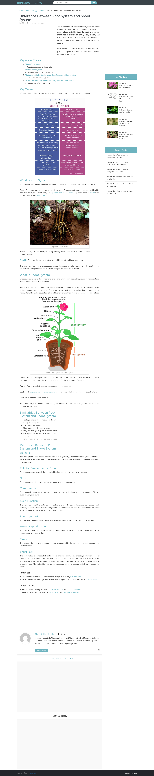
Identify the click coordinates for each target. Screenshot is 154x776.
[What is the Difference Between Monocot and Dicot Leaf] (113, 96)
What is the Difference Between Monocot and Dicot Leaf (126, 98)
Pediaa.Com (32, 773)
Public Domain (57, 589)
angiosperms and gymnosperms (42, 392)
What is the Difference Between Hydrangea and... (126, 85)
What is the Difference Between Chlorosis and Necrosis (126, 135)
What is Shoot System (33, 70)
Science (27, 11)
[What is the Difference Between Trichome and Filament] (113, 121)
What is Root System (33, 64)
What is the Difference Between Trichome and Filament (126, 122)
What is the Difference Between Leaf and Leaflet (126, 110)
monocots (41, 195)
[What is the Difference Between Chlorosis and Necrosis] (113, 134)
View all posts (41, 651)
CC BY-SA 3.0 (54, 592)
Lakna (34, 23)
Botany (41, 11)
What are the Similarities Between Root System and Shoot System (50, 75)
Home (21, 11)
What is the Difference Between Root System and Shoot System (49, 80)
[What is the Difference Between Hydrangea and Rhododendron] (113, 85)
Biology (34, 11)
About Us (134, 773)
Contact (127, 773)
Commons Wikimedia (75, 589)
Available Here (76, 577)
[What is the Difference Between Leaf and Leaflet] (113, 110)
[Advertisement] (38, 40)
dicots (92, 193)
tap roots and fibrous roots (62, 193)
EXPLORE (38, 3)
